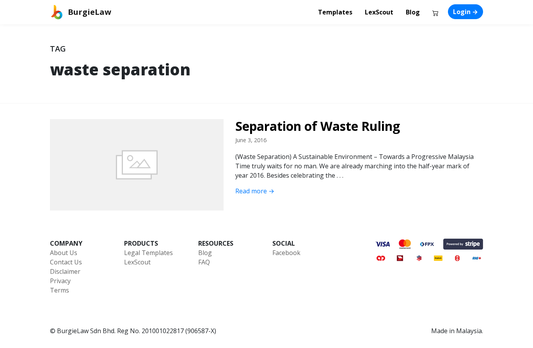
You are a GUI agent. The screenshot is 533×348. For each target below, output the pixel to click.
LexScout (379, 12)
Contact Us (66, 262)
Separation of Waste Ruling (317, 126)
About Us (63, 252)
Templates (335, 12)
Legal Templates (148, 252)
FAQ (204, 262)
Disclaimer (65, 271)
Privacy (60, 281)
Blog (413, 12)
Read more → (254, 191)
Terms (59, 290)
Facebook (286, 252)
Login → (465, 11)
